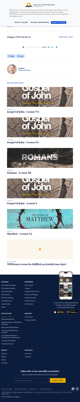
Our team (4, 363)
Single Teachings (6, 291)
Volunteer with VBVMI (8, 341)
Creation (27, 288)
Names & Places (30, 301)
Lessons (10, 109)
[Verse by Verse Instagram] (77, 388)
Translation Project (7, 344)
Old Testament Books (8, 288)
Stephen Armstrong (24, 70)
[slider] (33, 47)
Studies (5, 282)
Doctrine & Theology (31, 294)
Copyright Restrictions (21, 389)
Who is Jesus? (29, 285)
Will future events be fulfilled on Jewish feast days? (36, 264)
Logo (59, 312)
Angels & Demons (30, 298)
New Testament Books (8, 285)
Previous (63, 37)
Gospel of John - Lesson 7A (23, 112)
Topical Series (5, 294)
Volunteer (28, 357)
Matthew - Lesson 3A (19, 234)
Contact (29, 350)
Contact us (28, 353)
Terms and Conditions (45, 389)
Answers (29, 282)
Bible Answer (11, 262)
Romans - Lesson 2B (19, 173)
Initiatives (6, 313)
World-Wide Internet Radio (9, 327)
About (4, 350)
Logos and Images (6, 389)
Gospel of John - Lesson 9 (22, 203)
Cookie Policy (13, 12)
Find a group (29, 317)
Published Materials (7, 319)
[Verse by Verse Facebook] (73, 388)
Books (3, 307)
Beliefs (3, 357)
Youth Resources (6, 301)
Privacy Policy (33, 389)
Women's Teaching (7, 298)
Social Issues (29, 304)
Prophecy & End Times (32, 291)
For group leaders (30, 320)
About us (4, 353)
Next (71, 37)
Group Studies (6, 304)
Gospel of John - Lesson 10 (22, 142)
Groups (28, 313)
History (3, 360)
